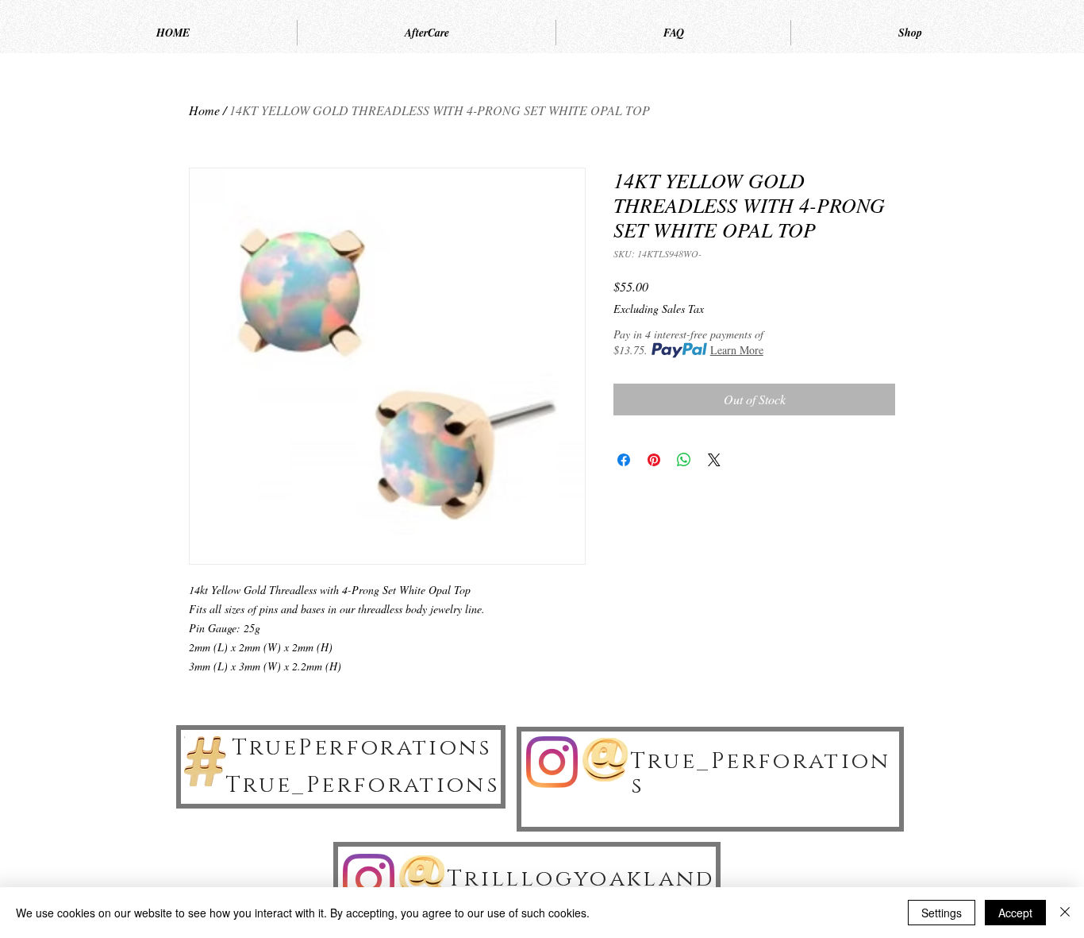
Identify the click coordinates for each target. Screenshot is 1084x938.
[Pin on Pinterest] (653, 459)
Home (204, 110)
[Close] (1064, 912)
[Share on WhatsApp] (684, 459)
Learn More (736, 349)
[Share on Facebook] (623, 459)
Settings (941, 913)
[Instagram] (552, 762)
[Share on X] (714, 459)
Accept (1015, 913)
